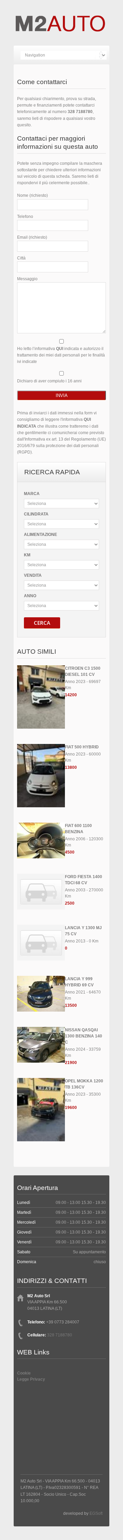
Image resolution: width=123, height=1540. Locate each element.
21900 (71, 1062)
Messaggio (27, 278)
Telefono (25, 216)
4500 (69, 852)
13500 (71, 1005)
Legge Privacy (31, 1379)
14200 (71, 695)
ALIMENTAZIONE (40, 534)
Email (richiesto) (32, 237)
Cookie (24, 1373)
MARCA (32, 493)
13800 (71, 767)
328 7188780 (80, 111)
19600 (71, 1107)
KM (27, 555)
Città (21, 258)
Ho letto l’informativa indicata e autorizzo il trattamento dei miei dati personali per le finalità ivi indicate (61, 355)
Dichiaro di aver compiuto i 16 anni (49, 381)
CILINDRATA (36, 514)
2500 (69, 903)
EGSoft (96, 1513)
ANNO (30, 595)
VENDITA (33, 575)
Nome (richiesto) (32, 195)
